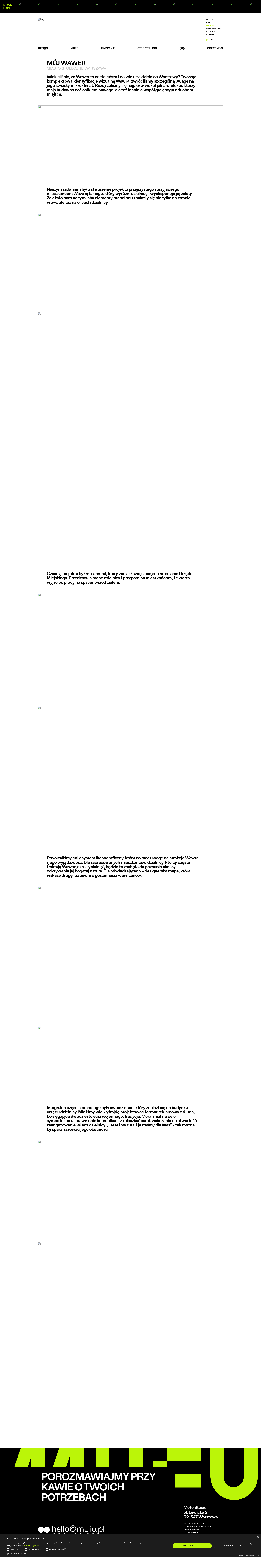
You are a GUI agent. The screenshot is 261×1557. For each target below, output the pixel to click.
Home (209, 20)
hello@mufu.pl (78, 1529)
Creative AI (215, 48)
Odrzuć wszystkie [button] (232, 1546)
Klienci (210, 32)
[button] (87, 1553)
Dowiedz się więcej (31, 1545)
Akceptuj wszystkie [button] (192, 1546)
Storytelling (147, 48)
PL (207, 40)
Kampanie (108, 48)
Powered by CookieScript (249, 1556)
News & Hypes (214, 29)
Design (43, 48)
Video (74, 48)
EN (212, 40)
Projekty (211, 26)
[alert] (130, 1545)
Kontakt (211, 35)
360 (182, 48)
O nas (209, 23)
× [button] (258, 1537)
